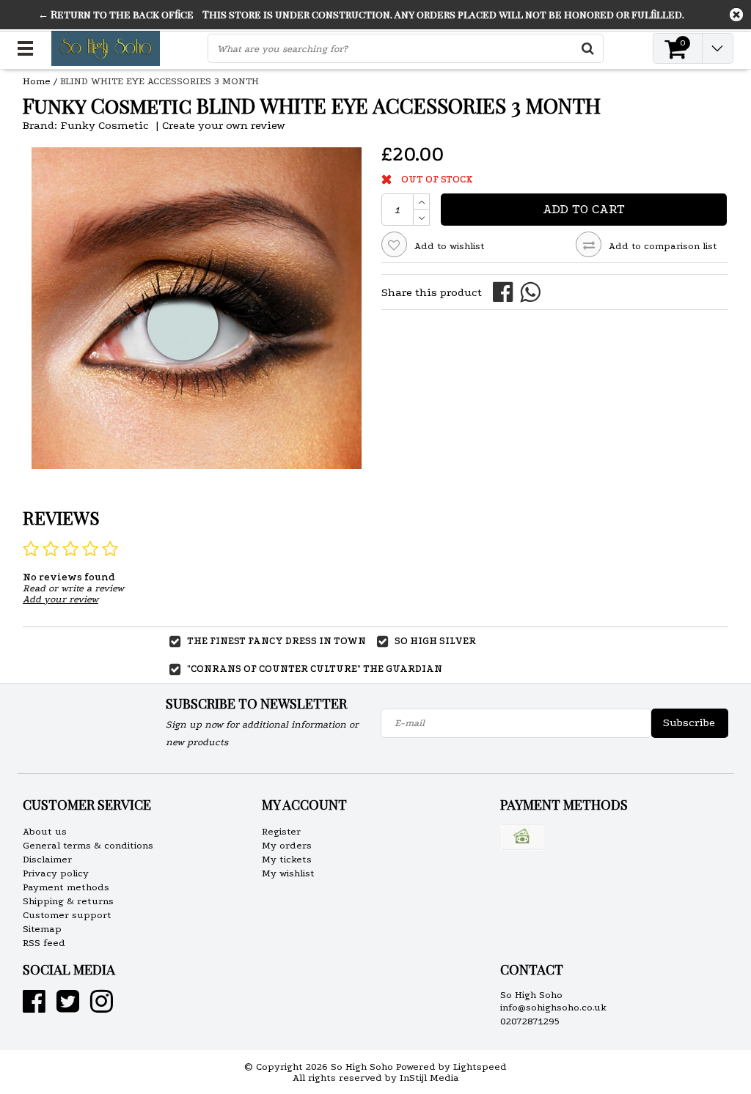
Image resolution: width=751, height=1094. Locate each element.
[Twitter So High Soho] (67, 1007)
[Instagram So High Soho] (101, 1007)
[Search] (588, 48)
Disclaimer (47, 859)
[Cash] (522, 837)
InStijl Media (429, 1077)
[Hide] (736, 14)
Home (37, 80)
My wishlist (288, 873)
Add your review (60, 599)
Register (281, 831)
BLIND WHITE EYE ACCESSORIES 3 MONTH (159, 80)
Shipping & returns (68, 900)
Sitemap (42, 928)
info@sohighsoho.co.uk (553, 1007)
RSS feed (44, 942)
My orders (287, 845)
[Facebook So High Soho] (34, 1007)
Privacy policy (56, 873)
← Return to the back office (116, 14)
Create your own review (223, 125)
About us (45, 831)
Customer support (67, 914)
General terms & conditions (88, 845)
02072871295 (530, 1021)
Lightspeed (480, 1066)
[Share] (506, 291)
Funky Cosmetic (104, 125)
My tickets (287, 859)
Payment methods (66, 887)
